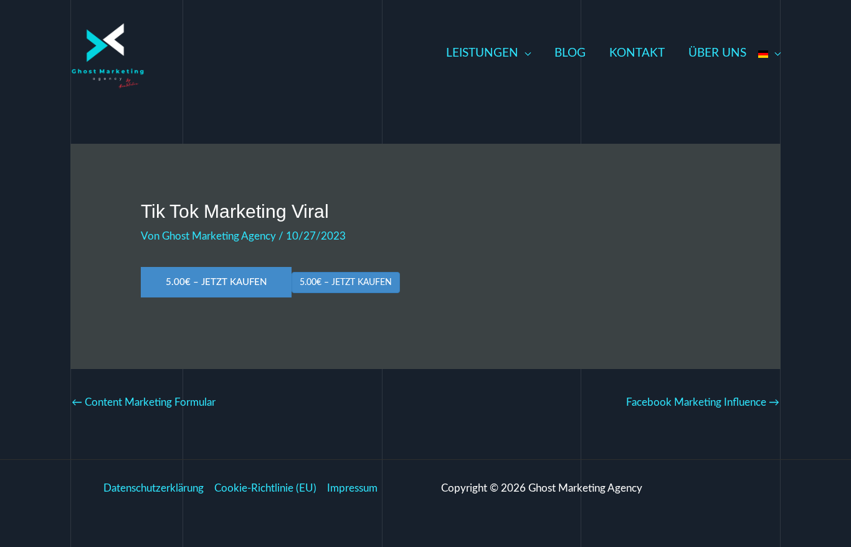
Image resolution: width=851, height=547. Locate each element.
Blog (570, 53)
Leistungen (482, 53)
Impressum (352, 488)
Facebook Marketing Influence (702, 402)
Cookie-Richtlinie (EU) (265, 488)
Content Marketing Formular (144, 402)
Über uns (717, 53)
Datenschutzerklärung (153, 488)
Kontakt (637, 53)
